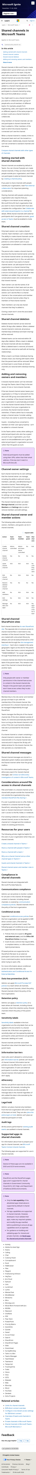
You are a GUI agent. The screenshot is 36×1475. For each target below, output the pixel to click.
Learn (4, 25)
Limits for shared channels (14, 1405)
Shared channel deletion (11, 57)
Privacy (13, 1467)
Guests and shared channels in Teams (15, 863)
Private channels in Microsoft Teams (18, 1421)
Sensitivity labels (7, 1022)
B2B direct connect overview (15, 1408)
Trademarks (5, 1472)
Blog (27, 1464)
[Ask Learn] (29, 25)
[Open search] (27, 20)
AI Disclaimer (6, 1464)
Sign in (32, 21)
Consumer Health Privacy (10, 1469)
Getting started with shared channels (15, 52)
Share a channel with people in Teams (15, 848)
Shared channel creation (11, 54)
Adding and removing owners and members (17, 59)
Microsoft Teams (13, 25)
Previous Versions (18, 1464)
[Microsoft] (18, 20)
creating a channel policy (13, 179)
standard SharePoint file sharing (13, 798)
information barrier (11, 1060)
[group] (18, 575)
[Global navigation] (2, 20)
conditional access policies (19, 916)
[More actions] (32, 25)
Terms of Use (25, 1469)
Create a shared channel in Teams (14, 844)
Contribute (5, 1467)
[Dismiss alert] (32, 3)
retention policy (21, 1003)
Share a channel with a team (12, 852)
